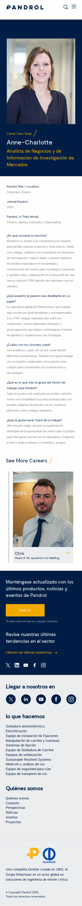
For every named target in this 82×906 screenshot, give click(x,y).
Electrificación (16, 731)
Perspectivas (15, 808)
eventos (12, 817)
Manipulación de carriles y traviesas (33, 741)
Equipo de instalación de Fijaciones (32, 736)
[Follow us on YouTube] (41, 699)
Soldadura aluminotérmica (25, 726)
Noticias (12, 812)
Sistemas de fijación (21, 745)
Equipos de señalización (24, 755)
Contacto (12, 803)
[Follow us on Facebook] (56, 699)
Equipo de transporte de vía (26, 774)
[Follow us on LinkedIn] (26, 699)
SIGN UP (25, 610)
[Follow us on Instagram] (71, 699)
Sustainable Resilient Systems (28, 760)
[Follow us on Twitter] (11, 699)
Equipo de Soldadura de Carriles (30, 750)
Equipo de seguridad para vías (28, 769)
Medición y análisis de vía (25, 764)
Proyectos (13, 822)
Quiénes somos (17, 798)
